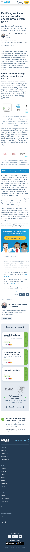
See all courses (15, 407)
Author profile (7, 318)
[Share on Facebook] (23, 294)
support (21, 440)
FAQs (2, 516)
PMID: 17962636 (9, 269)
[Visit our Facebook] (9, 536)
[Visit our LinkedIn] (16, 536)
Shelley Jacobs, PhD (11, 40)
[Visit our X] (13, 536)
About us (3, 450)
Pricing (3, 486)
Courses (3, 468)
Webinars (3, 477)
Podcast (3, 474)
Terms (2, 507)
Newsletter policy (5, 498)
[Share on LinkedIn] (27, 294)
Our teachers (4, 453)
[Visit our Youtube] (20, 536)
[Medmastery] (7, 2)
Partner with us (5, 459)
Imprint (3, 495)
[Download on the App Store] (10, 543)
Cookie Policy (4, 504)
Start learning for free (15, 238)
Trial (26, 2)
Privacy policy (4, 501)
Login (20, 2)
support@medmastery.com (8, 522)
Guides (3, 480)
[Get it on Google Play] (19, 543)
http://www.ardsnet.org (10, 291)
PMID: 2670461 (14, 283)
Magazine (3, 471)
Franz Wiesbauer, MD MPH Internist (19, 42)
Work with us (4, 456)
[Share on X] (20, 294)
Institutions (4, 483)
